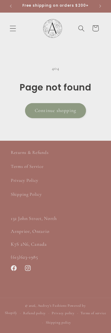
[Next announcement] (100, 6)
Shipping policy (58, 322)
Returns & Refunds (29, 152)
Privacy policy (63, 313)
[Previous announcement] (11, 6)
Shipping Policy (26, 194)
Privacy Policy (24, 180)
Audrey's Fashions (52, 305)
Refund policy (34, 313)
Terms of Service (27, 166)
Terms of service (93, 313)
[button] (13, 28)
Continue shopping (55, 110)
